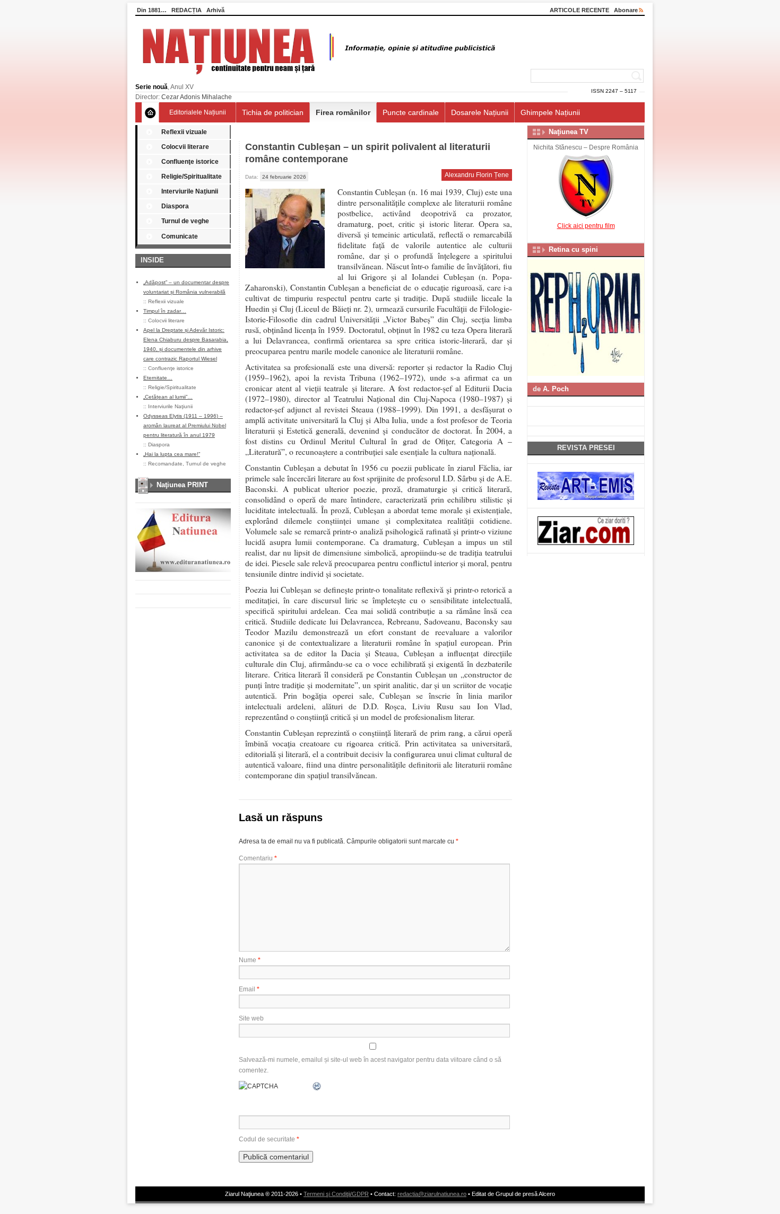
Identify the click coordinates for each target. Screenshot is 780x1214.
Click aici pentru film (586, 226)
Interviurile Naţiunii (189, 191)
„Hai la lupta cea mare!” (171, 454)
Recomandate (165, 464)
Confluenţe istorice (190, 161)
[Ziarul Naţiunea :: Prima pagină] (317, 77)
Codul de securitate (267, 1139)
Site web (251, 1018)
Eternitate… (157, 378)
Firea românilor (343, 112)
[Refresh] (317, 1086)
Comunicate (179, 236)
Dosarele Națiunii (479, 112)
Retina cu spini (573, 249)
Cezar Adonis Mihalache (196, 97)
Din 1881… (152, 10)
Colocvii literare (185, 147)
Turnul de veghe (185, 221)
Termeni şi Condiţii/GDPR (336, 1194)
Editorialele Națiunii (197, 112)
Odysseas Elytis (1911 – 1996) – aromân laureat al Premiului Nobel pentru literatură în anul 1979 (184, 425)
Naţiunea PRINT (182, 485)
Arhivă (215, 10)
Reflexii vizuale (184, 132)
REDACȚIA (186, 10)
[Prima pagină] (150, 112)
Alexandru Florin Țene (477, 175)
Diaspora (175, 206)
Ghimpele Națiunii (550, 112)
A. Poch (556, 389)
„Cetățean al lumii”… (168, 397)
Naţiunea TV (568, 132)
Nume (250, 960)
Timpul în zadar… (164, 311)
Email (249, 989)
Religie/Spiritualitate (191, 176)
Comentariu (258, 858)
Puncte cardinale (411, 112)
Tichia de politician (273, 112)
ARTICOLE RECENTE (579, 10)
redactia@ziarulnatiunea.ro (431, 1194)
